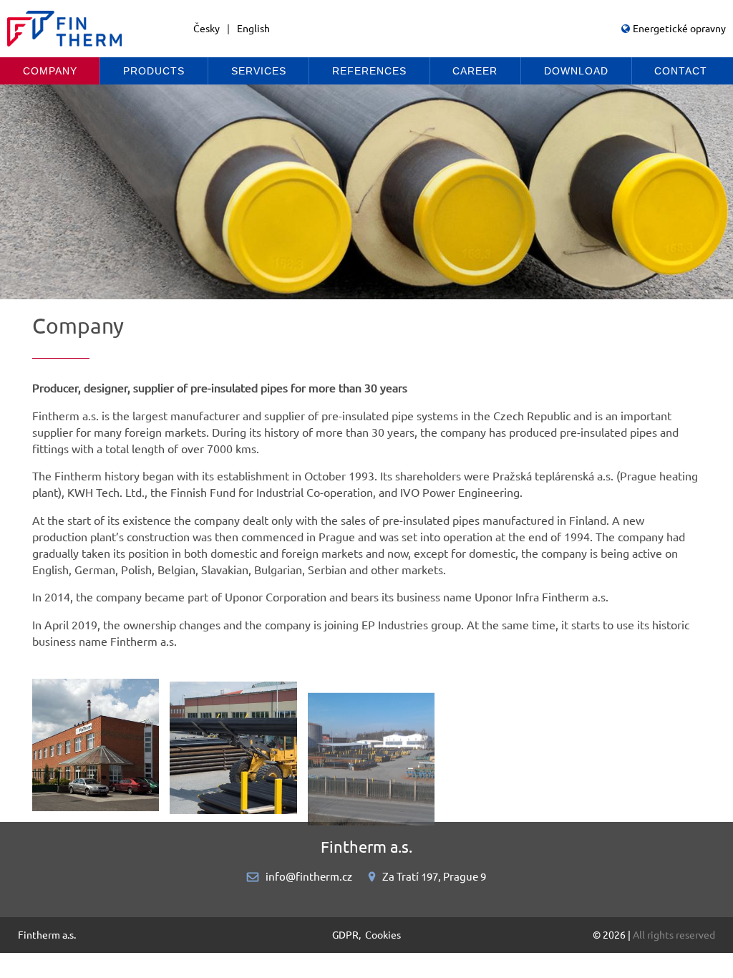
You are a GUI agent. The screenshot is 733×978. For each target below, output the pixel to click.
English (253, 28)
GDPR (345, 935)
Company (50, 71)
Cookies (383, 935)
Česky (206, 28)
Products (154, 71)
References (369, 71)
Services (258, 71)
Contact (680, 71)
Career (474, 71)
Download (576, 71)
